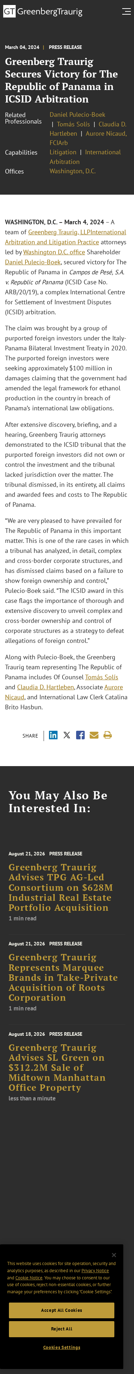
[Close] (114, 1255)
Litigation (63, 152)
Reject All (62, 1329)
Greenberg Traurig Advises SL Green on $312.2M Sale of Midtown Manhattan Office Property (57, 1068)
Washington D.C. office (54, 252)
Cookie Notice (29, 1278)
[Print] (108, 735)
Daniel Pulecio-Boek (77, 114)
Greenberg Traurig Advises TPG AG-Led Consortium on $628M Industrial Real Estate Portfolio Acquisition (61, 887)
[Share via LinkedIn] (53, 736)
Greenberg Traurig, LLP (59, 232)
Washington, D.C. (73, 171)
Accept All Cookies (61, 1310)
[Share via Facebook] (80, 736)
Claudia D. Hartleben (45, 687)
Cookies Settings (61, 1347)
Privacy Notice (95, 1271)
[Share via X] (67, 736)
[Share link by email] (94, 735)
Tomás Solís (73, 124)
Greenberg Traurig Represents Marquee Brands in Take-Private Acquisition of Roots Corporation (63, 977)
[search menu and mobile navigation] (128, 11)
